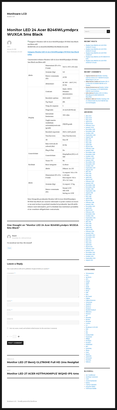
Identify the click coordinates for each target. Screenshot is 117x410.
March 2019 (89, 146)
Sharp (87, 350)
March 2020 (89, 123)
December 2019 (90, 129)
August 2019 (89, 137)
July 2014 (88, 221)
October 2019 (89, 133)
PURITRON (89, 344)
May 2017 (88, 175)
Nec (87, 331)
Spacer (88, 354)
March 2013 (89, 247)
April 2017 (88, 177)
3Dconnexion (90, 273)
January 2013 (90, 250)
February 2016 (90, 202)
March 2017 (89, 179)
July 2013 (88, 239)
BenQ (87, 290)
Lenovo (88, 323)
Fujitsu (88, 298)
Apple (87, 283)
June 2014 (88, 223)
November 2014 (90, 214)
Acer (8, 51)
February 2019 (90, 148)
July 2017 (88, 171)
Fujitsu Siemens (90, 300)
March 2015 (89, 210)
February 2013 (90, 248)
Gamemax (89, 302)
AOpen (88, 281)
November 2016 (90, 187)
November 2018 (90, 154)
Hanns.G (88, 308)
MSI (87, 329)
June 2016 (88, 195)
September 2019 (90, 135)
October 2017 (89, 166)
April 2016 (89, 198)
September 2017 (90, 168)
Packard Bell (89, 335)
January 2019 (89, 150)
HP (87, 315)
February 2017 (90, 181)
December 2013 (90, 235)
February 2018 (90, 158)
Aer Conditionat (90, 375)
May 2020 (89, 120)
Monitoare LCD (17, 13)
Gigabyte (88, 304)
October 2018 (90, 156)
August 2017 (89, 170)
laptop (88, 383)
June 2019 (88, 141)
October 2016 (89, 189)
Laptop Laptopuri (91, 384)
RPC (87, 346)
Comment (11, 273)
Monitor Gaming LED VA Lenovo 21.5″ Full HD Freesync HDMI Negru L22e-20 (97, 77)
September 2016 (90, 191)
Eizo (87, 294)
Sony (87, 352)
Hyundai (88, 317)
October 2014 (90, 216)
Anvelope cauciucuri (92, 377)
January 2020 (90, 127)
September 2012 (91, 258)
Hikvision (88, 312)
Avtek (87, 287)
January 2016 (89, 204)
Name (9, 301)
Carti (87, 379)
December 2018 (90, 152)
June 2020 (89, 118)
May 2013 (88, 243)
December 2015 (90, 206)
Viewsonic (89, 358)
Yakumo (88, 362)
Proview (88, 342)
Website (10, 319)
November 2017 (90, 164)
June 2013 (88, 241)
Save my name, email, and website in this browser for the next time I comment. (33, 328)
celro (8, 46)
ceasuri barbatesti (91, 381)
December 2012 (90, 252)
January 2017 (89, 183)
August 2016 (89, 193)
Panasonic (89, 337)
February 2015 (90, 212)
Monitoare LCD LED (16, 51)
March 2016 (89, 200)
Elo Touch (89, 296)
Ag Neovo (88, 277)
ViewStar (88, 360)
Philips (88, 339)
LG (86, 325)
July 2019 (88, 139)
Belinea (88, 289)
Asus (87, 285)
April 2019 (89, 145)
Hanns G (88, 306)
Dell (87, 292)
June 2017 (88, 173)
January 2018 (90, 160)
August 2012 (89, 260)
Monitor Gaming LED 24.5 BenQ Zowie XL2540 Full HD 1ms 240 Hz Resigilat (97, 101)
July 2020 (88, 116)
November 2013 (90, 237)
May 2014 (88, 225)
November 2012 (90, 254)
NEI (87, 333)
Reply (9, 248)
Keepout (88, 321)
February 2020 (90, 125)
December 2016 (90, 185)
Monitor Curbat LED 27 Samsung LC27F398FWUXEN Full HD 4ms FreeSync (97, 89)
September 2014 (91, 218)
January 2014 (90, 233)
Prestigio (88, 340)
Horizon (88, 314)
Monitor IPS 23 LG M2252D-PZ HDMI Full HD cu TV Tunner (97, 83)
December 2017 (90, 162)
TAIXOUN (88, 356)
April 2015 (89, 208)
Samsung (88, 348)
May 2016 (88, 196)
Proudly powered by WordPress (27, 401)
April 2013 (89, 245)
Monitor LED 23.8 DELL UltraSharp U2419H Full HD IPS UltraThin (97, 95)
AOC (87, 279)
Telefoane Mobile (91, 388)
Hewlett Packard (91, 310)
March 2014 (89, 229)
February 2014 (90, 231)
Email (9, 310)
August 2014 (89, 220)
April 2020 (89, 121)
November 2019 (90, 131)
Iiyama (88, 319)
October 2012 (90, 256)
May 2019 (88, 143)
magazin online (90, 386)
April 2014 (89, 227)
